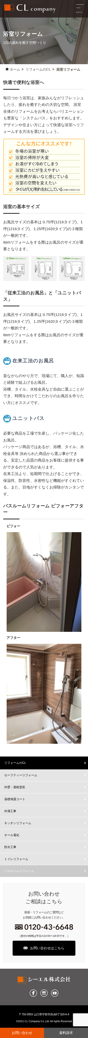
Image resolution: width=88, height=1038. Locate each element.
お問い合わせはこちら (47, 948)
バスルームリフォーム (19, 871)
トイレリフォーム (16, 859)
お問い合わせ (22, 1033)
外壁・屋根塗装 (14, 787)
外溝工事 (10, 811)
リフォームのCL (15, 762)
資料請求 (66, 1033)
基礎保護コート (14, 799)
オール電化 (11, 835)
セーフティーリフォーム (20, 775)
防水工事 (10, 847)
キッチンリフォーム (17, 823)
